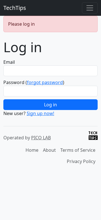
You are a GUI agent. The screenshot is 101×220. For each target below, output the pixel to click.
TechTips (14, 8)
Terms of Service (77, 150)
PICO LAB (41, 138)
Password (13, 82)
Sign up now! (40, 113)
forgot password (45, 82)
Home (32, 150)
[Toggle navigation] (90, 8)
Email (9, 62)
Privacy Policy (81, 161)
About (49, 150)
